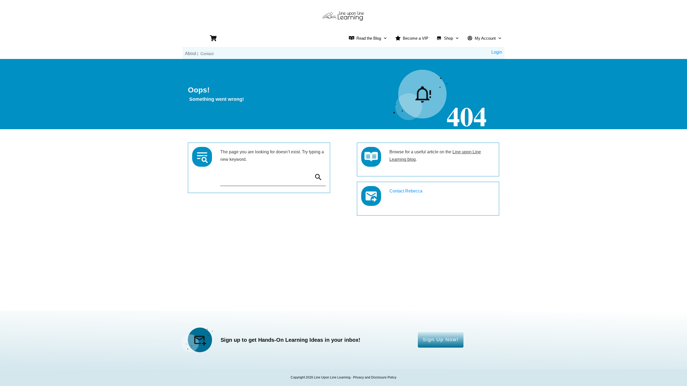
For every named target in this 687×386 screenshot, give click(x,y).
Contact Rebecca (405, 191)
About (190, 53)
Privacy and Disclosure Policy (374, 377)
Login (496, 52)
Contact (207, 53)
